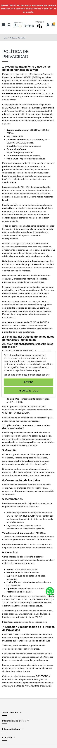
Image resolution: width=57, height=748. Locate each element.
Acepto (28, 382)
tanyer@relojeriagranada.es (27, 146)
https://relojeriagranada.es (32, 158)
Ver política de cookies (15, 374)
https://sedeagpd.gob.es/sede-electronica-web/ (24, 622)
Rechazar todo (28, 390)
